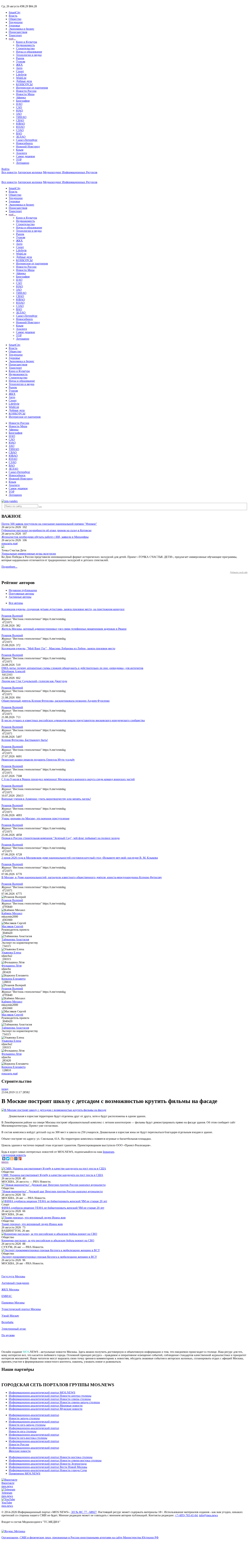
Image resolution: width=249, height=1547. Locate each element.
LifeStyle (21, 74)
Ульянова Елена (11, 952)
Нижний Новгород (28, 146)
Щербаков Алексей (13, 671)
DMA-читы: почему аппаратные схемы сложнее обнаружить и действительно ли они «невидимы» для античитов (72, 668)
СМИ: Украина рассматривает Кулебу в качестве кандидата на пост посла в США (52, 1175)
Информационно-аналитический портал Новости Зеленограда (48, 1463)
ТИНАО (21, 117)
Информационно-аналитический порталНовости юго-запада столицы (34, 1423)
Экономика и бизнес (21, 28)
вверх (5, 1162)
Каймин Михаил (11, 913)
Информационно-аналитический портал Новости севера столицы (50, 1399)
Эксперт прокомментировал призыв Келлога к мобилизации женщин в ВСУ (49, 1256)
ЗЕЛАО (21, 136)
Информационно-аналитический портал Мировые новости (46, 1405)
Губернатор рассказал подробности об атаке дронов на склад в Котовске (46, 530)
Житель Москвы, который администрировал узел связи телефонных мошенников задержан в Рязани (64, 628)
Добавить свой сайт (239, 572)
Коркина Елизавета (13, 978)
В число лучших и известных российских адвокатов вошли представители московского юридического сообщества (73, 720)
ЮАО (19, 110)
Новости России (26, 90)
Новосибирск (24, 143)
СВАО (20, 120)
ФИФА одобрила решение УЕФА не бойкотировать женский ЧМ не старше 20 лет (52, 1207)
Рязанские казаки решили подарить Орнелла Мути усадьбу (38, 759)
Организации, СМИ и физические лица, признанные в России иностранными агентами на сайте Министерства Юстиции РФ (80, 1537)
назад (4, 1088)
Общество (15, 19)
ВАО (19, 133)
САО (19, 107)
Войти (5, 169)
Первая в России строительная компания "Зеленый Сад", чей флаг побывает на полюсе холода (60, 838)
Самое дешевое (25, 156)
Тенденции (16, 22)
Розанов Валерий (12, 615)
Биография (23, 100)
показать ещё (9, 543)
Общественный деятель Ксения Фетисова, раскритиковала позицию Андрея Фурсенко (55, 700)
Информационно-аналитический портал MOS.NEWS (42, 1392)
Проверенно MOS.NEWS (24, 1473)
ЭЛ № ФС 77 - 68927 (84, 1512)
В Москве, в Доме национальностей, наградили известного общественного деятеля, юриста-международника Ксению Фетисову (81, 877)
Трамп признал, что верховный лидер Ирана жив (32, 1224)
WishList (21, 77)
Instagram (108, 1151)
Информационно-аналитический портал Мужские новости (45, 1408)
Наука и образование (29, 51)
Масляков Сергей (12, 926)
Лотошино (22, 162)
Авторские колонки (30, 172)
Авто (19, 68)
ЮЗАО (20, 126)
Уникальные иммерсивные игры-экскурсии (28, 553)
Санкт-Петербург (27, 140)
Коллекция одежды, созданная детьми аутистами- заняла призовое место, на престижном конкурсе (62, 609)
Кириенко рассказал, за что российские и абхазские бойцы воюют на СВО (47, 1240)
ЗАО (19, 113)
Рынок (20, 58)
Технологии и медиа (29, 54)
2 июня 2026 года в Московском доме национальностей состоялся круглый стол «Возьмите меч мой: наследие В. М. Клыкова (79, 857)
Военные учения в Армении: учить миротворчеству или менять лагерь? (46, 798)
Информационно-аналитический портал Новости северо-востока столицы (55, 1460)
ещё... (12, 38)
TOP (19, 159)
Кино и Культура (26, 41)
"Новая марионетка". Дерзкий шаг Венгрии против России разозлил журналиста (52, 1191)
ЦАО (19, 104)
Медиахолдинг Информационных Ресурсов (70, 172)
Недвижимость (25, 45)
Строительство (25, 48)
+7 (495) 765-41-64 (186, 1515)
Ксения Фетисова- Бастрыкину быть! (24, 740)
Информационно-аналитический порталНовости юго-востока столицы (34, 1436)
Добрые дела (24, 81)
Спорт (20, 71)
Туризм (20, 61)
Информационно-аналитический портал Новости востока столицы (50, 1457)
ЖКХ (19, 64)
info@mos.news (208, 1515)
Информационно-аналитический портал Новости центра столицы (50, 1395)
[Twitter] (7, 1158)
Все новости (9, 172)
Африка (21, 97)
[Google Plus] (20, 1158)
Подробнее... (9, 566)
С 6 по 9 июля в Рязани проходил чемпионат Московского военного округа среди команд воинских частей (68, 779)
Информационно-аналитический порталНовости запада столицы (34, 1416)
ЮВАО (20, 123)
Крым (19, 149)
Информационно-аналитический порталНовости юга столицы (34, 1430)
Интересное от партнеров (32, 87)
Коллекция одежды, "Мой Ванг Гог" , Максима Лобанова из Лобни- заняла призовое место (58, 648)
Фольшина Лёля (11, 965)
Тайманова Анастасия (15, 939)
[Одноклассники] (11, 1158)
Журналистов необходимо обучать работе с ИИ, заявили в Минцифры (45, 536)
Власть (13, 15)
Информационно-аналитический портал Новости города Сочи (48, 1470)
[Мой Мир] (15, 1158)
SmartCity (14, 12)
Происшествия (18, 32)
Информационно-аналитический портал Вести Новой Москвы (48, 1467)
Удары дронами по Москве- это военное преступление (35, 818)
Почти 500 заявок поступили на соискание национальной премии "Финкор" (49, 523)
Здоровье (14, 25)
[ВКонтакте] (3, 1158)
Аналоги (21, 153)
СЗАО (20, 130)
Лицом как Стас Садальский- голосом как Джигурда (34, 681)
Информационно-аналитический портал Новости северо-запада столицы (54, 1402)
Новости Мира (25, 94)
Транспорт (15, 35)
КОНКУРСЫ (24, 84)
